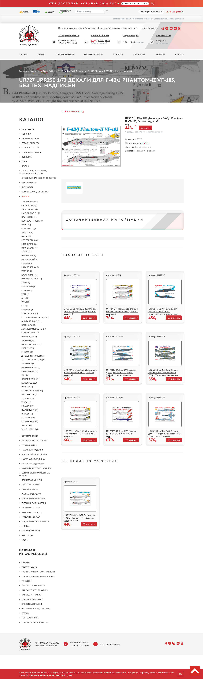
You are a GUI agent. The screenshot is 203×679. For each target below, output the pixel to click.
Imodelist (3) (27, 348)
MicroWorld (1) (29, 244)
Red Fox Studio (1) (30, 240)
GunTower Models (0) (32, 221)
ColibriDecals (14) (30, 379)
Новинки (26, 134)
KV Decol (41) (28, 418)
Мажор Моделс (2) (30, 367)
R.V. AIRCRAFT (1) (29, 275)
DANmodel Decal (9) (31, 279)
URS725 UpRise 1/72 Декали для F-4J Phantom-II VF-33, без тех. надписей (80, 434)
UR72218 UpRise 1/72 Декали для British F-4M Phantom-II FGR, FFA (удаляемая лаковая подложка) (163, 374)
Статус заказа (29, 567)
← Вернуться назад (72, 111)
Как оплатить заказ (32, 599)
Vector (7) (26, 271)
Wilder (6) (26, 425)
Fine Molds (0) (28, 286)
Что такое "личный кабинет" (36, 608)
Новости (179, 55)
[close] (151, 3)
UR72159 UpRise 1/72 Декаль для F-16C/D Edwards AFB (121, 432)
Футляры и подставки (33, 464)
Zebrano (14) (27, 398)
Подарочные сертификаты (35, 521)
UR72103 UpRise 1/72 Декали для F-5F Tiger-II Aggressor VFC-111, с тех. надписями (164, 434)
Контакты (118, 55)
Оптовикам (139, 55)
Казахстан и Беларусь (33, 585)
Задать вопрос (131, 35)
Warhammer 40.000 (31, 494)
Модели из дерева (31, 517)
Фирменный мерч (31, 531)
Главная (23, 55)
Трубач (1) (26, 402)
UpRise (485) (27, 387)
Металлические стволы (34, 441)
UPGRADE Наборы (30, 148)
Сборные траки (29, 445)
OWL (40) (25, 302)
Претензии (160, 55)
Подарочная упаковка (33, 498)
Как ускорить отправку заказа (38, 576)
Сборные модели (30, 138)
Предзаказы (28, 129)
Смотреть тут (135, 3)
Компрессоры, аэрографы (35, 192)
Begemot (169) (28, 325)
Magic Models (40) (30, 213)
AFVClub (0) (27, 232)
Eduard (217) (27, 406)
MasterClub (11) (29, 394)
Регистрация (104, 40)
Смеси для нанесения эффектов (39, 178)
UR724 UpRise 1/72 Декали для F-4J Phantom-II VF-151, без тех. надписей (122, 311)
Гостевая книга (30, 618)
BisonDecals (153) (30, 248)
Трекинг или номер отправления (39, 572)
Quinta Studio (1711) (31, 321)
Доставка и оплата (93, 55)
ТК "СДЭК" (26, 581)
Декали (33, 71)
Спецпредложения (65, 55)
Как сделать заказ (31, 595)
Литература (27, 187)
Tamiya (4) (26, 252)
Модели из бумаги (31, 512)
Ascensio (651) (28, 340)
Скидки (26, 562)
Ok (180, 674)
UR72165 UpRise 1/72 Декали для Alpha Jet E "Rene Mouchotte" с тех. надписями (163, 311)
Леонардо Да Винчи (32, 480)
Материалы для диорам (34, 459)
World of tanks (30, 489)
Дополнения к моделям (34, 454)
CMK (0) (25, 306)
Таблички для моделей (34, 503)
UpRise (43, 71)
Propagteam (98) (29, 421)
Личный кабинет (100, 35)
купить (147, 128)
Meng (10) (26, 225)
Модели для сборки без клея (36, 468)
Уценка (25, 526)
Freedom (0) (27, 309)
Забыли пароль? (99, 43)
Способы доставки (32, 604)
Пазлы (25, 540)
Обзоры (25, 613)
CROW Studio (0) (29, 205)
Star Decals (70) (29, 313)
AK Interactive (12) (31, 344)
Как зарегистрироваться (35, 590)
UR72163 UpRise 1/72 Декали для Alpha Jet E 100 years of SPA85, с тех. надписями (121, 372)
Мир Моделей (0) (29, 259)
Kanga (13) (26, 263)
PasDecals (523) (29, 383)
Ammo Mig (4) (27, 363)
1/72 (51, 71)
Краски (25, 166)
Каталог (41, 55)
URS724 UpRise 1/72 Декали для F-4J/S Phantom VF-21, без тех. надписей (80, 372)
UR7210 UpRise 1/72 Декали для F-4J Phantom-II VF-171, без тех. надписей (80, 311)
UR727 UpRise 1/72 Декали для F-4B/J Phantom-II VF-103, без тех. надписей (79, 518)
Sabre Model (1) (29, 209)
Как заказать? (163, 35)
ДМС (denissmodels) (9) (33, 356)
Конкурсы (27, 157)
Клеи (24, 161)
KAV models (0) (28, 217)
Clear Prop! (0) (28, 228)
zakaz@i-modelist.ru (68, 35)
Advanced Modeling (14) (33, 329)
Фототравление (30, 436)
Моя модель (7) (29, 336)
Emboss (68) (27, 352)
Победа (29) (27, 414)
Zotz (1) (25, 294)
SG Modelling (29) (30, 333)
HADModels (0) (28, 255)
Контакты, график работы (35, 622)
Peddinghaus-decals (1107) (34, 317)
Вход (93, 40)
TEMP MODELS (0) (29, 201)
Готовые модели (30, 143)
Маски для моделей (32, 450)
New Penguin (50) (29, 410)
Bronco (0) (26, 236)
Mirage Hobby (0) (30, 267)
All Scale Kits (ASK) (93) (33, 360)
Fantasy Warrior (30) (32, 391)
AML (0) (24, 298)
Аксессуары (28, 535)
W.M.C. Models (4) (29, 429)
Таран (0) (25, 282)
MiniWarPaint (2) (29, 371)
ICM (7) (24, 375)
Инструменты (29, 182)
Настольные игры (31, 485)
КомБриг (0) (27, 290)
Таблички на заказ (31, 508)
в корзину (90, 318)
